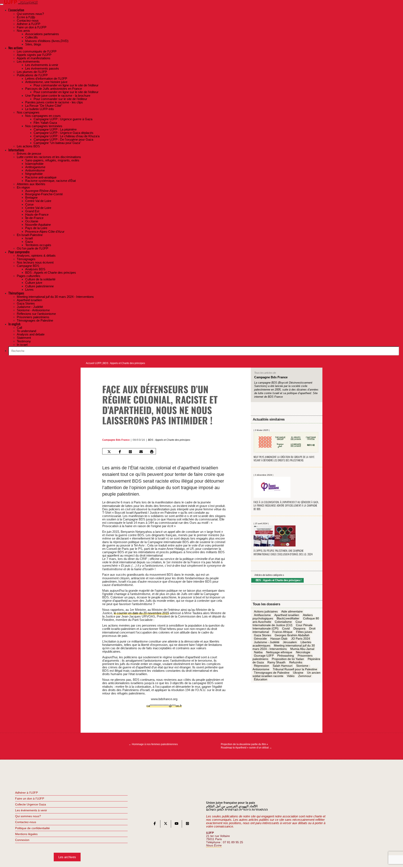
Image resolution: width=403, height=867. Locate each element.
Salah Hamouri (282, 666)
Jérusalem (290, 642)
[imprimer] (152, 451)
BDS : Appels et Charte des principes (124, 363)
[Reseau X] (166, 824)
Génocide (260, 638)
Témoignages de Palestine (271, 672)
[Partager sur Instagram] (130, 451)
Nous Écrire (214, 845)
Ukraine (298, 672)
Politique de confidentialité (32, 828)
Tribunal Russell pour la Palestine (295, 669)
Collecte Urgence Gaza (30, 804)
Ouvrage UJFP (264, 655)
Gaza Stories (262, 635)
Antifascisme (262, 615)
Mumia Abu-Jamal (302, 649)
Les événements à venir (31, 810)
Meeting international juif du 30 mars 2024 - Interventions (284, 647)
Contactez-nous (25, 822)
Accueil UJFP (93, 363)
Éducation (260, 679)
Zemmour (304, 676)
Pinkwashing (285, 655)
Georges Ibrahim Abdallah (292, 635)
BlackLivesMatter (288, 618)
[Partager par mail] (141, 451)
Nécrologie (303, 652)
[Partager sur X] (109, 451)
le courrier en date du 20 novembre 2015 (141, 613)
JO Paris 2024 (300, 638)
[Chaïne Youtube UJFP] (176, 824)
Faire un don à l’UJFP (29, 798)
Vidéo (290, 676)
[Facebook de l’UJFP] (155, 824)
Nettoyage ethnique (279, 652)
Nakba (258, 652)
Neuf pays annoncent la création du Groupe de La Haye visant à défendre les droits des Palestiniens (284, 458)
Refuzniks (295, 662)
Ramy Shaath (276, 662)
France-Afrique (282, 632)
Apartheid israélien (286, 615)
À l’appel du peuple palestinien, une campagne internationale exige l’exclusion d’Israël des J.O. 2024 (283, 552)
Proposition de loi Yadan (288, 659)
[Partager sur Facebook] (120, 451)
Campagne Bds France (116, 440)
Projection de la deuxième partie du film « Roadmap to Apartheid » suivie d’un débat (246, 746)
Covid (286, 628)
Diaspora (299, 628)
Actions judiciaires (266, 611)
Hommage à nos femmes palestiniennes (153, 744)
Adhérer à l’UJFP (26, 792)
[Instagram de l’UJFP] (187, 824)
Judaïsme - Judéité (266, 642)
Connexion (22, 840)
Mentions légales (26, 834)
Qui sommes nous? (28, 816)
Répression (261, 666)
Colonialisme (283, 621)
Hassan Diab (278, 638)
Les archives (67, 857)
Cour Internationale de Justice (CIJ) (277, 623)
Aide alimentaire (292, 611)
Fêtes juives (304, 632)
